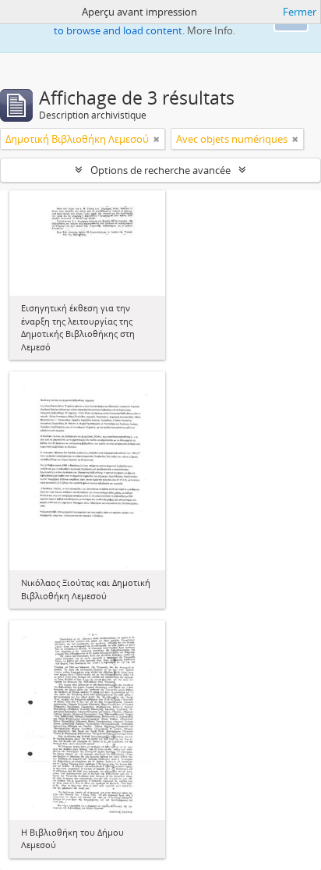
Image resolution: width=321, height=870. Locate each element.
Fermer (299, 12)
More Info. (211, 30)
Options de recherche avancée (160, 170)
